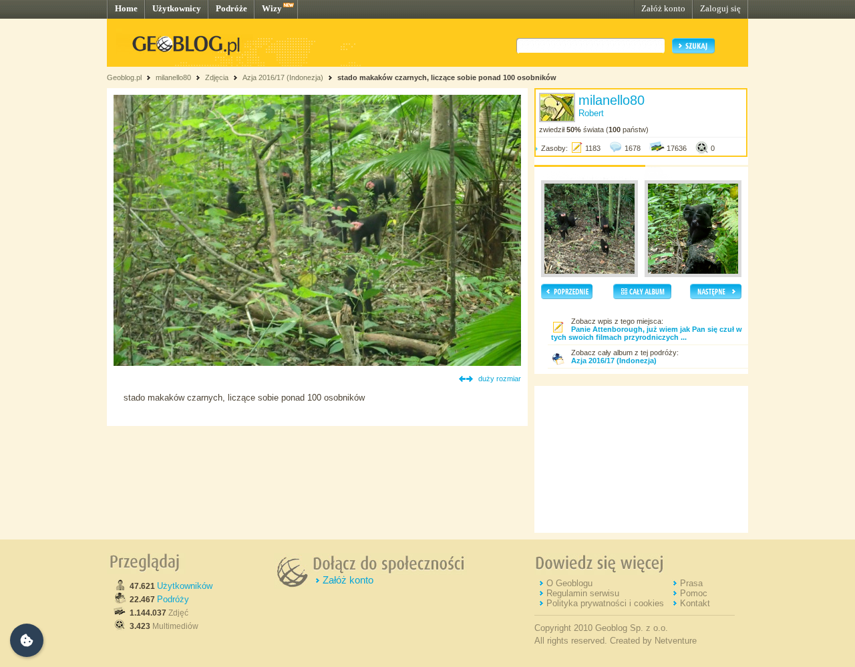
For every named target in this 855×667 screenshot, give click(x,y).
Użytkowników (184, 586)
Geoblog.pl (124, 77)
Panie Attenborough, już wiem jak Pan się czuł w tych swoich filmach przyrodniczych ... (646, 333)
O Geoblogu (569, 583)
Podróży (173, 599)
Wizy (272, 8)
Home (126, 8)
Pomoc (693, 593)
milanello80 (173, 77)
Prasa (691, 583)
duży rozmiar (499, 379)
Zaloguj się (720, 8)
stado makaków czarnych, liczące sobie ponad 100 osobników (446, 77)
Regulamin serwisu (582, 593)
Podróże (231, 8)
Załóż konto (663, 8)
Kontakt (695, 603)
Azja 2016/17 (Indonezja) (282, 77)
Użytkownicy (176, 8)
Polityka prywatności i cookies (605, 603)
